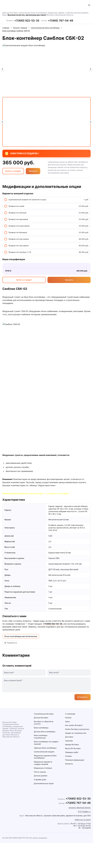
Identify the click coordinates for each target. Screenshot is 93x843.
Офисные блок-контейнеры (45, 748)
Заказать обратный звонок (79, 807)
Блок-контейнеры (41, 728)
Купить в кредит (13, 171)
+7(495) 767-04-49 (60, 20)
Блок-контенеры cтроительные (40, 736)
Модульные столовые (43, 768)
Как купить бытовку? (74, 725)
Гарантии (69, 741)
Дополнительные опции (43, 783)
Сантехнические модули (44, 752)
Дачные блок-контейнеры (44, 732)
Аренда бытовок (72, 744)
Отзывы (68, 756)
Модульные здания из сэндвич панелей (43, 763)
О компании (70, 714)
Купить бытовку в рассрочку (77, 729)
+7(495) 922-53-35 (26, 20)
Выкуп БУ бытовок (73, 748)
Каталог (68, 718)
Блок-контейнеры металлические (20, 636)
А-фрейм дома (40, 779)
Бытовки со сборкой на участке (43, 722)
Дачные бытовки (41, 718)
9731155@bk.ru (84, 812)
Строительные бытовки (43, 714)
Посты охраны (40, 772)
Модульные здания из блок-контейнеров (45, 757)
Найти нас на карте (83, 820)
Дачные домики (40, 776)
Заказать (33, 171)
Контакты (69, 764)
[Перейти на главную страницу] (13, 5)
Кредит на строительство (75, 733)
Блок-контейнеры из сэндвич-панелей (46, 743)
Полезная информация (74, 760)
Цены (67, 721)
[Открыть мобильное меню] (89, 5)
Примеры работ (71, 752)
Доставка (69, 737)
